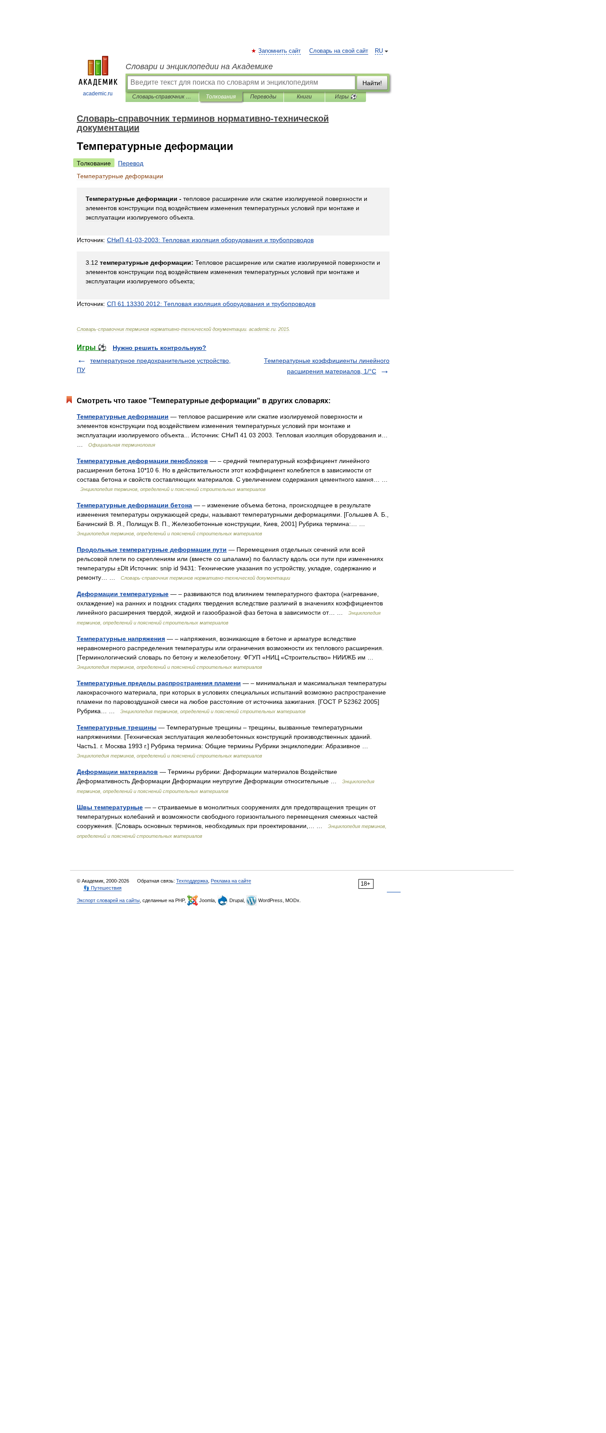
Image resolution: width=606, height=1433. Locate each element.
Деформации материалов (117, 771)
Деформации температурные (123, 593)
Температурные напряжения (121, 638)
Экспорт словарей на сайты (108, 900)
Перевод (130, 163)
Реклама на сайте (231, 880)
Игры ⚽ (346, 97)
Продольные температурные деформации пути (152, 549)
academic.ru (98, 93)
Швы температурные (110, 807)
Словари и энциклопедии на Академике (199, 66)
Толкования (221, 97)
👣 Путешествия (102, 888)
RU (379, 51)
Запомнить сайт (280, 51)
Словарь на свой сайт (338, 51)
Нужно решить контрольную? (159, 347)
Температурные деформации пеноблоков (142, 460)
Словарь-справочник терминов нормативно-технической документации (162, 97)
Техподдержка (192, 880)
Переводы (263, 97)
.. (211, 303)
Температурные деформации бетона (134, 505)
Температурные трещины (117, 727)
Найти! (372, 82)
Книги (304, 97)
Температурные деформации (123, 416)
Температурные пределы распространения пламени (159, 683)
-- (210, 239)
